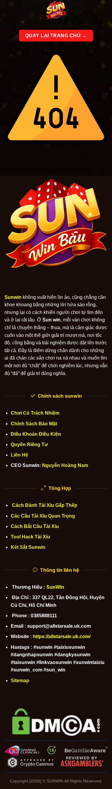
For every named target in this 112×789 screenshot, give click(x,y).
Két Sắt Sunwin (28, 547)
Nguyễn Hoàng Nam (65, 465)
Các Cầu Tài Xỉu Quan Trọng (43, 515)
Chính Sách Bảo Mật (34, 423)
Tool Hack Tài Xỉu (30, 536)
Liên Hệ (19, 454)
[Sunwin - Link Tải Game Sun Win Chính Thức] (56, 10)
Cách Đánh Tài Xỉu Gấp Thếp (44, 505)
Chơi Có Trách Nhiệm (35, 412)
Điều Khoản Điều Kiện (36, 434)
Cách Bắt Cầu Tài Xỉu (35, 526)
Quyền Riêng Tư (29, 444)
